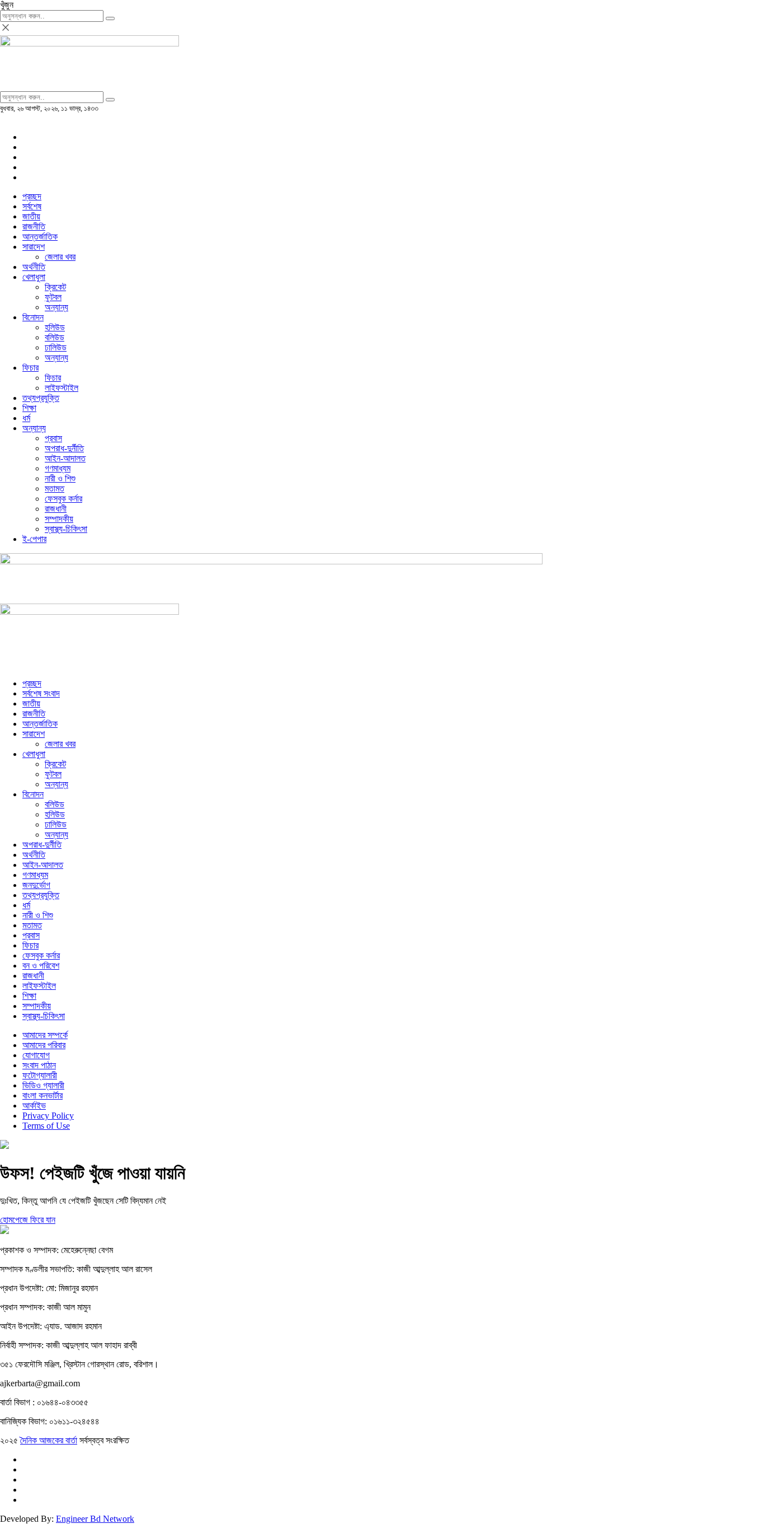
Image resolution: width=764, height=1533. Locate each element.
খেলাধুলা (33, 277)
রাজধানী (56, 508)
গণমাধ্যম (57, 468)
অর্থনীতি (33, 267)
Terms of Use (46, 1125)
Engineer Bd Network (95, 1518)
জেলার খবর (60, 256)
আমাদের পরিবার (43, 1045)
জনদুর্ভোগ (36, 885)
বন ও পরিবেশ (40, 965)
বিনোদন (33, 317)
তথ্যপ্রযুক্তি (40, 398)
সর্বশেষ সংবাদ (41, 693)
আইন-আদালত (65, 458)
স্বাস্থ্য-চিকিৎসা (66, 529)
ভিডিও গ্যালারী (43, 1085)
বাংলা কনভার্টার (42, 1095)
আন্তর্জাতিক (40, 236)
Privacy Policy (48, 1115)
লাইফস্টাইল (61, 387)
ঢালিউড (56, 347)
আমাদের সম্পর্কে (45, 1035)
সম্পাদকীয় (59, 519)
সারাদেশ (33, 246)
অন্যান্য (56, 307)
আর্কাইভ (34, 1105)
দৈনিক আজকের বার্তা (48, 1440)
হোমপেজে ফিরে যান (27, 1219)
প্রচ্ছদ (31, 196)
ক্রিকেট (55, 287)
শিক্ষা (29, 408)
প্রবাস (53, 438)
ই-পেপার (34, 539)
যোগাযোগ (36, 1055)
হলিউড (55, 327)
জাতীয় (31, 216)
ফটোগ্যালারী (39, 1075)
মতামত (54, 488)
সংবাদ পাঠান (39, 1065)
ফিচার (30, 367)
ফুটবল (53, 297)
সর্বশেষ (31, 206)
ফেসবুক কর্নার (63, 498)
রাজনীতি (33, 226)
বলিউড (54, 337)
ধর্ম (26, 418)
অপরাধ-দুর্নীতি (64, 448)
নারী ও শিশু (60, 478)
